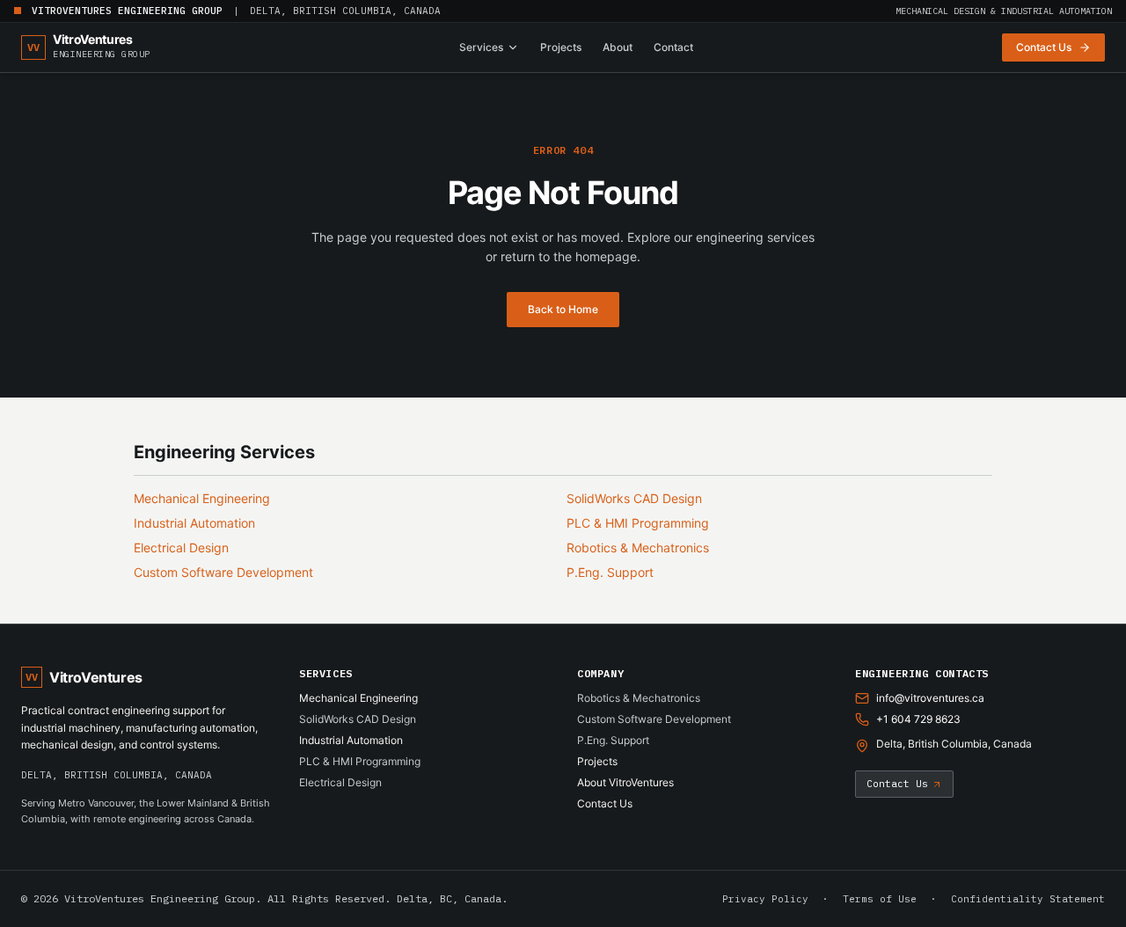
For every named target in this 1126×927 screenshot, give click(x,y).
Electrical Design (181, 547)
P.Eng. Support (610, 572)
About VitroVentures (625, 782)
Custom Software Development (223, 572)
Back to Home (563, 309)
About (617, 47)
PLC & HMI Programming (638, 522)
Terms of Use (880, 899)
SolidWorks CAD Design (634, 498)
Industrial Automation (194, 522)
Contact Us (604, 803)
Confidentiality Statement (1028, 899)
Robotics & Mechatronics (638, 547)
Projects (560, 47)
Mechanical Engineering (202, 498)
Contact (673, 47)
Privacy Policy (765, 899)
